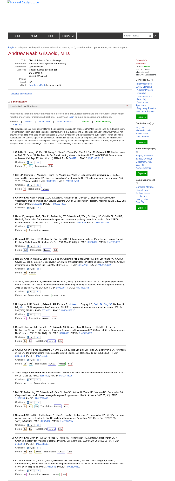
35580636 (81, 222)
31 (38, 185)
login (71, 117)
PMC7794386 (85, 333)
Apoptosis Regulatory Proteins (146, 107)
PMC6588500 (41, 444)
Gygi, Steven (142, 136)
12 (38, 246)
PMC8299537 (68, 310)
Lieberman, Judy (144, 162)
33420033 (64, 333)
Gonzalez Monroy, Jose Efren (145, 188)
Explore (142, 117)
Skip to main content (14, 4)
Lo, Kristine (141, 196)
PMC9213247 (102, 222)
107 (37, 380)
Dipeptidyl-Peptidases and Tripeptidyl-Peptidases (144, 98)
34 (38, 448)
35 (38, 425)
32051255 (20, 398)
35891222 (37, 204)
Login (11, 47)
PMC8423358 (82, 287)
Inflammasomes (144, 83)
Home (17, 35)
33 (38, 360)
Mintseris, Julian (144, 130)
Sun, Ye (140, 202)
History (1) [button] (68, 35)
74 (38, 402)
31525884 (45, 421)
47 (38, 337)
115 (37, 314)
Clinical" (32, 273)
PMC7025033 (41, 398)
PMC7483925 (65, 375)
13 (38, 226)
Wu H (22, 307)
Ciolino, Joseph (143, 193)
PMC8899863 (113, 242)
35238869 (92, 242)
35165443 (83, 265)
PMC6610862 (72, 466)
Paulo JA (98, 304)
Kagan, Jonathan (144, 155)
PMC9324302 (58, 204)
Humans (45, 189)
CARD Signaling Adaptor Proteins (144, 88)
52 (38, 292)
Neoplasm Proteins (145, 111)
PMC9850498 (72, 181)
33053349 (20, 356)
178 (37, 471)
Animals (55, 295)
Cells (51, 166)
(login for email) (53, 85)
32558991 (44, 375)
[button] (155, 36)
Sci (25, 318)
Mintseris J (74, 304)
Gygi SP (108, 304)
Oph (25, 250)
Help (50, 35)
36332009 (51, 181)
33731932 (46, 310)
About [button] (34, 35)
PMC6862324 (66, 421)
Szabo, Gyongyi (144, 158)
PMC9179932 (104, 265)
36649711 (73, 158)
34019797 (61, 287)
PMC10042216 (95, 158)
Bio (25, 230)
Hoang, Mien (142, 199)
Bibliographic (19, 101)
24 (38, 162)
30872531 (51, 466)
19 (38, 269)
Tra (30, 383)
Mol (30, 166)
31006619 (20, 444)
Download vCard (37, 85)
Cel (25, 166)
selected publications (21, 93)
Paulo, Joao (142, 133)
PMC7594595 (41, 356)
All (24, 189)
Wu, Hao (140, 127)
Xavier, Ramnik (143, 168)
